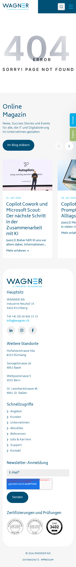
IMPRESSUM (47, 560)
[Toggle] (70, 6)
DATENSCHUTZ (31, 560)
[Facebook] (32, 330)
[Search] (61, 6)
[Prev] (59, 146)
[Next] (69, 146)
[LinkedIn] (11, 330)
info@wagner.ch (18, 320)
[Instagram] (21, 330)
